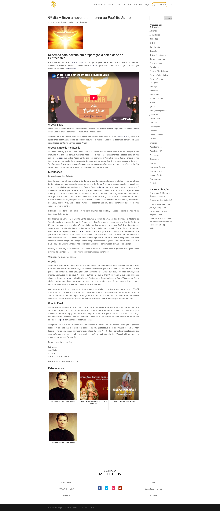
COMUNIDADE (97, 5)
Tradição (153, 183)
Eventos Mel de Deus (159, 71)
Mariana (153, 122)
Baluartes (154, 39)
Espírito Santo (77, 62)
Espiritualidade (156, 63)
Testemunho (155, 179)
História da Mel (156, 98)
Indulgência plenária (158, 110)
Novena (84, 22)
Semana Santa (156, 175)
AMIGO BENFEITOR (135, 5)
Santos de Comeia (157, 167)
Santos (153, 163)
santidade (59, 158)
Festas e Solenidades (159, 75)
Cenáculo (83, 231)
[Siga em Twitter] (106, 488)
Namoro (153, 130)
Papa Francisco (156, 147)
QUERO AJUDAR (160, 5)
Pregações (154, 155)
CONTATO (121, 5)
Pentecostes (70, 68)
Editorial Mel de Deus (59, 22)
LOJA (147, 5)
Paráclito (94, 65)
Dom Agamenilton (157, 59)
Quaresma (154, 159)
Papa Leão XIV (156, 151)
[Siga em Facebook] (100, 488)
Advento (153, 31)
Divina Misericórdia (158, 55)
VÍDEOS (111, 5)
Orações (153, 143)
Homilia (153, 102)
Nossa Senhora (156, 134)
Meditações (155, 126)
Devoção (153, 51)
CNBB (152, 43)
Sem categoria (156, 171)
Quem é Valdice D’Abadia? (161, 200)
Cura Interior (155, 47)
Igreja (101, 187)
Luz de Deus (155, 118)
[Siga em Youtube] (120, 488)
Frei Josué (154, 90)
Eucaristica (154, 67)
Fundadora (154, 94)
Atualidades (155, 35)
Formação (154, 86)
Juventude (154, 114)
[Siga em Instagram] (113, 488)
